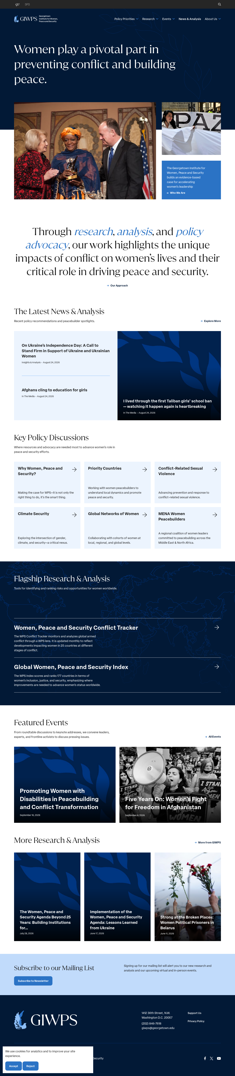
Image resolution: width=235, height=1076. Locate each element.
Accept (13, 1066)
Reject (30, 1066)
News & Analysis (190, 19)
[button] (217, 4)
